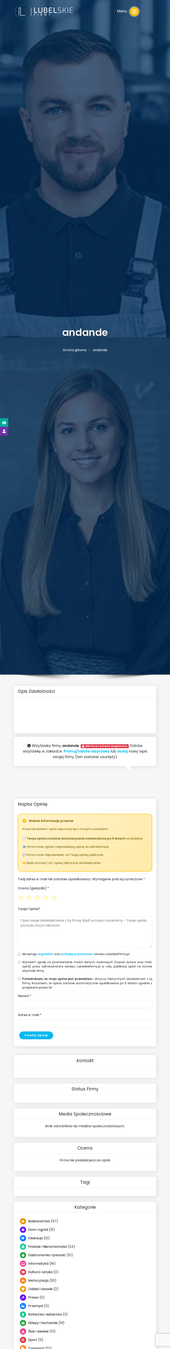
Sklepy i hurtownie (43, 1322)
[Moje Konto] (4, 431)
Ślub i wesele (38, 1331)
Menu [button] (122, 11)
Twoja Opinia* (29, 908)
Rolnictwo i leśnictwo (45, 1314)
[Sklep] (4, 422)
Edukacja (35, 1238)
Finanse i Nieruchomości (47, 1246)
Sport (32, 1339)
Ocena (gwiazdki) (33, 888)
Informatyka (38, 1263)
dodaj (122, 751)
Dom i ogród (38, 1229)
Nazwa (24, 996)
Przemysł (35, 1306)
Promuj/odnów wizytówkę (87, 751)
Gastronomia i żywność (47, 1255)
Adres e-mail (29, 1015)
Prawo (33, 1297)
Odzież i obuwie (40, 1289)
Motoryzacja (38, 1280)
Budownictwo (39, 1221)
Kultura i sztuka (40, 1272)
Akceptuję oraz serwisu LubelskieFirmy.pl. (76, 954)
